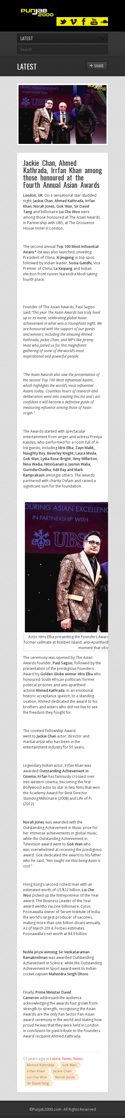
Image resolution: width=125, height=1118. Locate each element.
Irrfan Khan (36, 1071)
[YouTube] (94, 22)
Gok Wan (69, 1065)
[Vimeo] (73, 22)
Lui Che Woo (37, 1077)
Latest (55, 1058)
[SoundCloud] (104, 22)
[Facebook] (83, 22)
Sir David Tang (38, 1083)
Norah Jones (65, 1077)
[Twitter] (63, 22)
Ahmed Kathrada (40, 1065)
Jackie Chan (62, 1071)
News (67, 1058)
